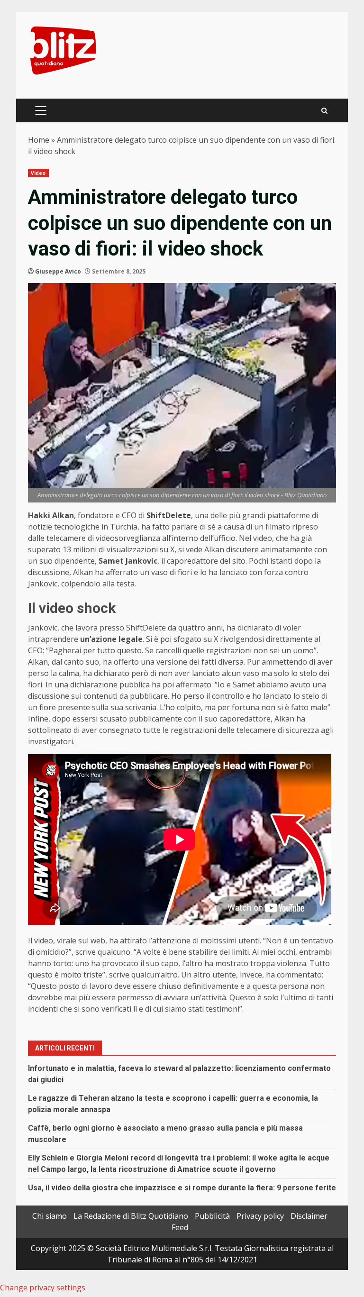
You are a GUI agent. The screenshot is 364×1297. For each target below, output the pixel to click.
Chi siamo (49, 1216)
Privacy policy (260, 1216)
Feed (180, 1227)
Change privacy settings (42, 1287)
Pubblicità (212, 1216)
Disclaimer (309, 1216)
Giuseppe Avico (58, 271)
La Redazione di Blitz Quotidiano (130, 1216)
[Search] (324, 110)
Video (38, 173)
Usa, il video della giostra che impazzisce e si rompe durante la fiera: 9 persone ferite (182, 1187)
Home (38, 140)
